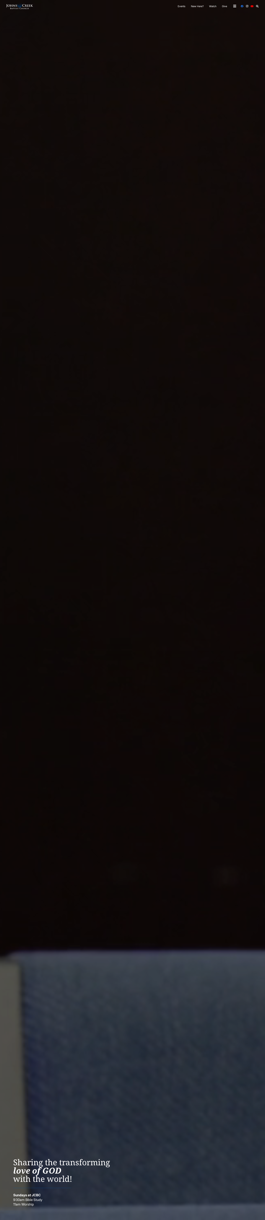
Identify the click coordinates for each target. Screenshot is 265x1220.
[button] (257, 6)
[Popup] (234, 6)
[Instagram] (247, 6)
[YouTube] (252, 6)
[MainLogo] (19, 6)
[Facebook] (242, 6)
